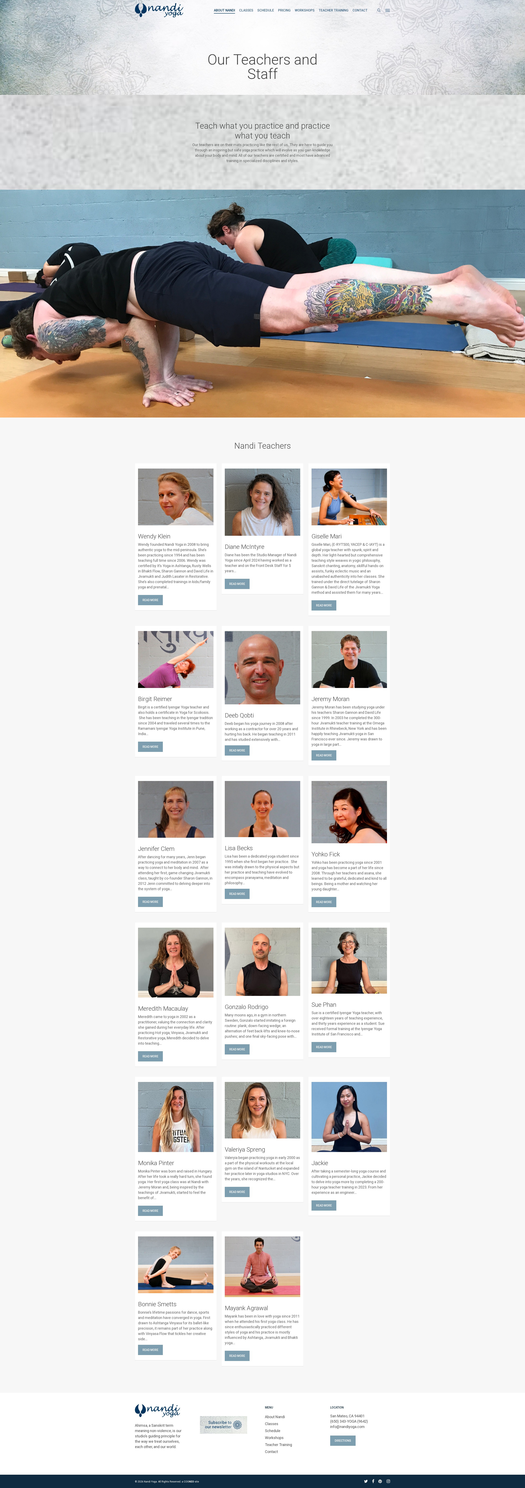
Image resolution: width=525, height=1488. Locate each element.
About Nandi (275, 1417)
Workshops (274, 1438)
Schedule (272, 1431)
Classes (271, 1424)
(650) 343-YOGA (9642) (349, 1421)
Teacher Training (278, 1445)
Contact (271, 1451)
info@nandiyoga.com (347, 1426)
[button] (387, 10)
